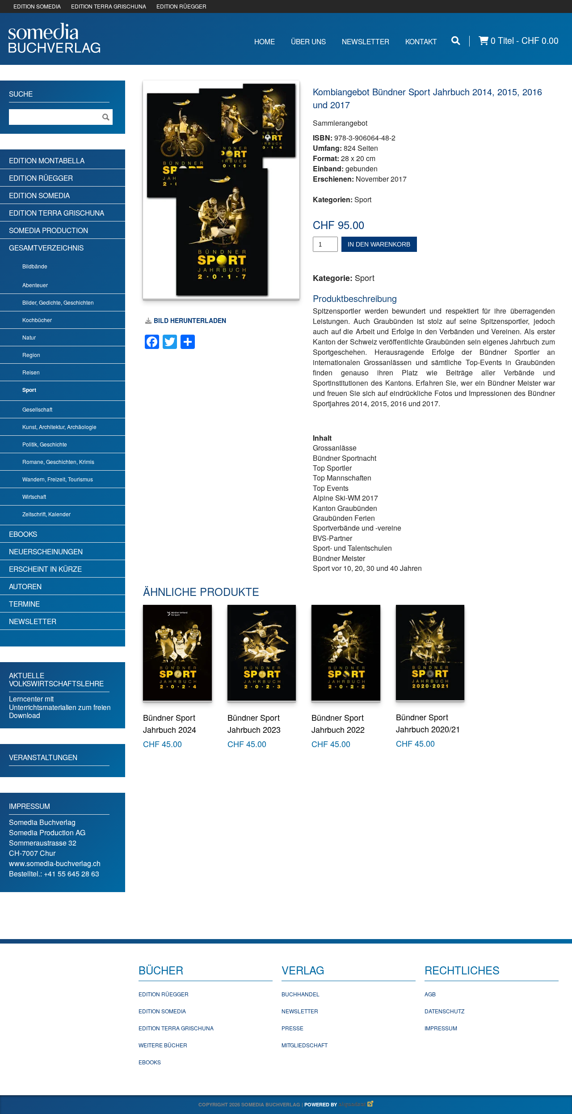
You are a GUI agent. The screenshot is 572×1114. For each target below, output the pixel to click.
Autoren (25, 586)
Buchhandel (301, 994)
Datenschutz (444, 1011)
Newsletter (365, 41)
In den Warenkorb (379, 244)
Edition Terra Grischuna (56, 212)
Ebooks (23, 534)
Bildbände (34, 266)
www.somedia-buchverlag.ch (55, 863)
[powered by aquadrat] (356, 1104)
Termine (24, 603)
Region (31, 354)
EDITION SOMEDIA (37, 6)
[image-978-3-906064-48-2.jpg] (221, 189)
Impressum (441, 1028)
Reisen (31, 372)
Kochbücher (37, 319)
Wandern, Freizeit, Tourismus (57, 479)
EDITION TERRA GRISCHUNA (108, 6)
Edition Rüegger (41, 178)
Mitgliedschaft (305, 1045)
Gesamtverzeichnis (46, 247)
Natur (29, 337)
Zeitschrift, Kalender (46, 514)
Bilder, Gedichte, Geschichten (58, 302)
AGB (430, 994)
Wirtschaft (34, 496)
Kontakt (421, 41)
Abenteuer (35, 285)
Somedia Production (48, 230)
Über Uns (308, 41)
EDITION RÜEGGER (181, 6)
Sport (362, 199)
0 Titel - (523, 40)
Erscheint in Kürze (45, 569)
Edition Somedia (39, 195)
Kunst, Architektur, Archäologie (59, 426)
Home (264, 41)
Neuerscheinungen (46, 551)
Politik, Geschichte (44, 444)
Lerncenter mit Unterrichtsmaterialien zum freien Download (60, 706)
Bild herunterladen (190, 320)
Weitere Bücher (163, 1045)
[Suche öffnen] (455, 40)
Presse (292, 1028)
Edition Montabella (46, 160)
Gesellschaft (37, 409)
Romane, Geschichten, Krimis (58, 461)
